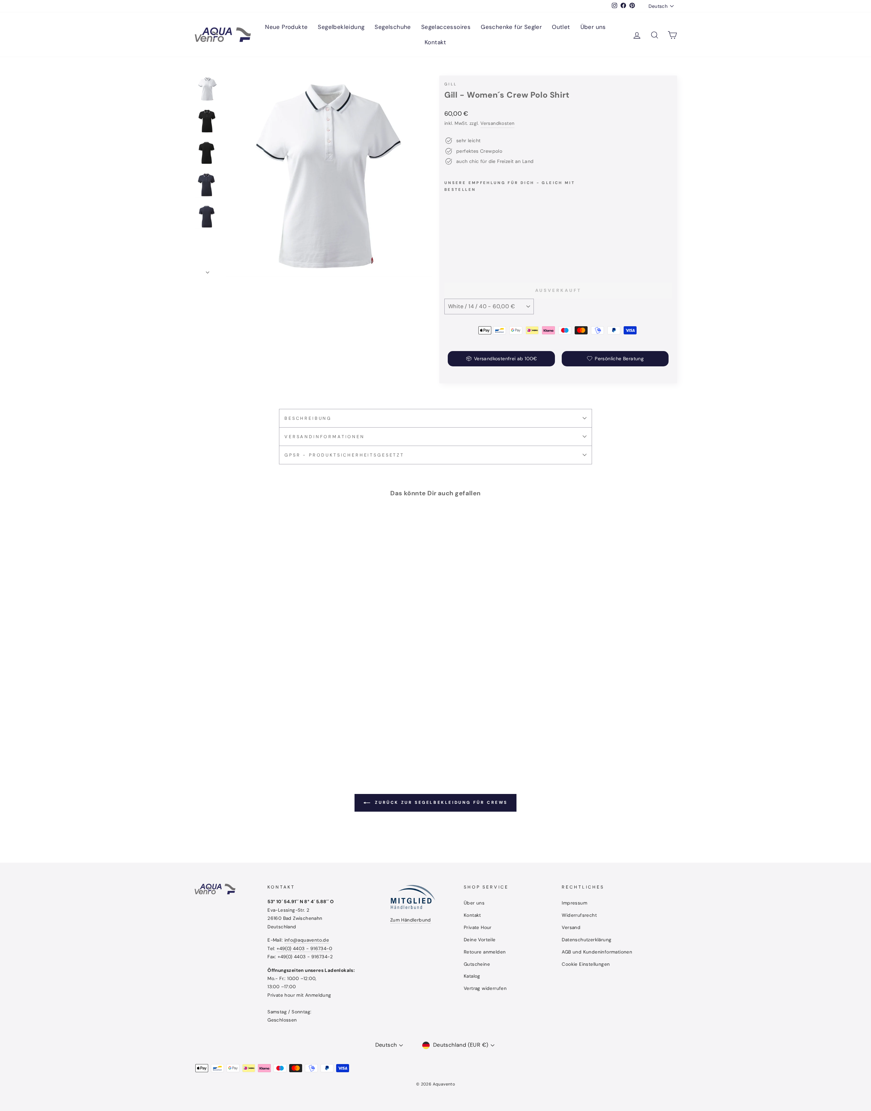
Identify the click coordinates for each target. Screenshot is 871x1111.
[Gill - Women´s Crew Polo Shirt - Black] (449, 253)
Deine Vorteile (480, 940)
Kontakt (435, 42)
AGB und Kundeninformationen (597, 952)
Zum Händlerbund (410, 920)
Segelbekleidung (341, 27)
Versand (571, 927)
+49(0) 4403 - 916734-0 (304, 948)
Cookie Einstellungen (586, 964)
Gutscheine (477, 964)
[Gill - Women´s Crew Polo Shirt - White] (458, 253)
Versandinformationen (324, 437)
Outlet (561, 27)
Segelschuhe (393, 27)
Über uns (593, 27)
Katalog (472, 976)
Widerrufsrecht (579, 915)
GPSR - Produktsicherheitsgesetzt (344, 455)
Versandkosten (497, 123)
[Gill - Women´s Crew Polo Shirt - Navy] (467, 253)
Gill (450, 84)
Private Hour (478, 927)
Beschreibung (308, 418)
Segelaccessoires (446, 27)
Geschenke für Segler (511, 27)
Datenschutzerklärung (586, 940)
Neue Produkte (286, 27)
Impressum (574, 903)
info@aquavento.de (306, 940)
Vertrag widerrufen (485, 988)
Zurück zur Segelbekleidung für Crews (440, 802)
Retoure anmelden (485, 952)
